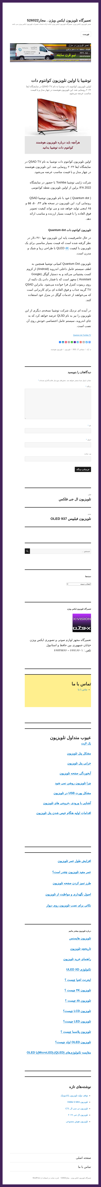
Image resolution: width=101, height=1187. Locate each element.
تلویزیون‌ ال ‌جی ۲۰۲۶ (78, 1115)
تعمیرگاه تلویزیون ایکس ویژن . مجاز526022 (59, 20)
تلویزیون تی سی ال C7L (76, 1108)
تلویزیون (67, 349)
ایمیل (88, 440)
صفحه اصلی (83, 1157)
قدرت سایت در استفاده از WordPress (46, 1178)
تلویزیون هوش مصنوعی (77, 1121)
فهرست (86, 34)
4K (67, 248)
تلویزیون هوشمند (56, 349)
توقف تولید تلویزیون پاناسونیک (74, 1095)
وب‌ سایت (87, 454)
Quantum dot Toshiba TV (82, 335)
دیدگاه (88, 386)
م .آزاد (89, 349)
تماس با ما (82, 689)
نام (89, 426)
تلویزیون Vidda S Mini (77, 1102)
